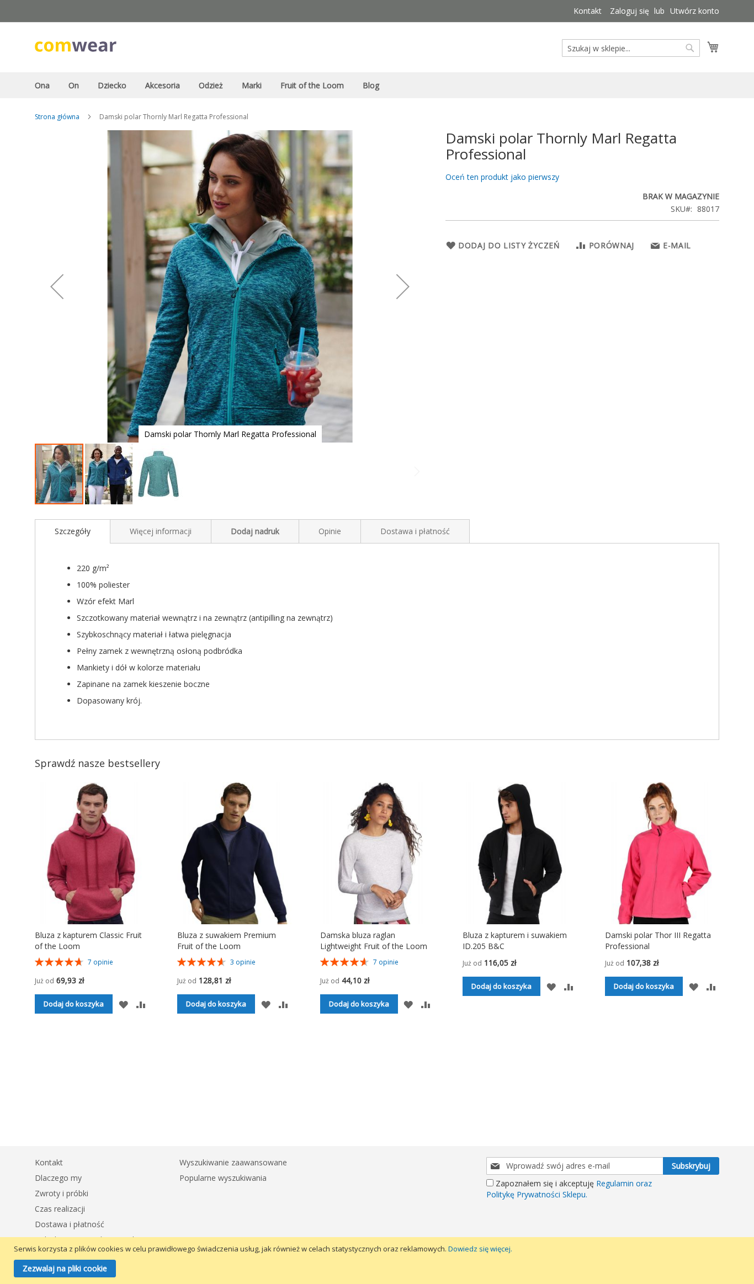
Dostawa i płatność (415, 531)
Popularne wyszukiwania (223, 1178)
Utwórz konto (694, 11)
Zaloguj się (629, 11)
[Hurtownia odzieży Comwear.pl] (75, 46)
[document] (378, 1260)
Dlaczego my (58, 1178)
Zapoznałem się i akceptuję (569, 1189)
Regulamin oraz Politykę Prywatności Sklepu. (569, 1189)
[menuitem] (42, 85)
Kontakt (588, 11)
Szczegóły (73, 531)
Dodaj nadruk (255, 531)
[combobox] (631, 48)
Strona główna (57, 116)
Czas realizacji (60, 1208)
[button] (57, 286)
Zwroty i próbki (61, 1193)
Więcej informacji (161, 531)
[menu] (377, 85)
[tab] (72, 531)
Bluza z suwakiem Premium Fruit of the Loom (226, 940)
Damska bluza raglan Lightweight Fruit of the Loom (373, 940)
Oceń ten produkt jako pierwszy (502, 177)
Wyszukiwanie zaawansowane (233, 1162)
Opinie (329, 531)
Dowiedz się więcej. (480, 1249)
